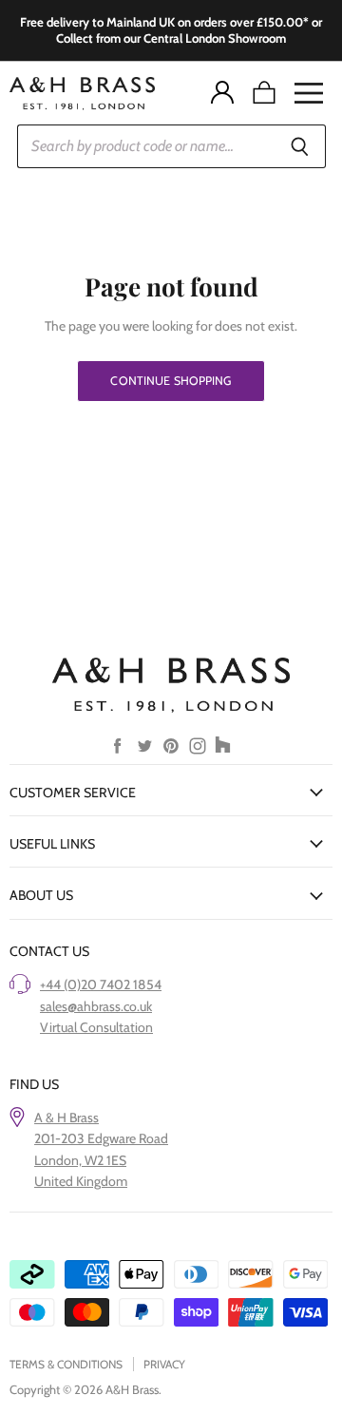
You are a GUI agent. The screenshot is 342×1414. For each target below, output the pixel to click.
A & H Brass (66, 1117)
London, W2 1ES (80, 1160)
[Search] (301, 146)
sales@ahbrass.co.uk (96, 1006)
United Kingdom (80, 1181)
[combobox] (146, 146)
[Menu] (308, 93)
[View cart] (264, 93)
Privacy (164, 1364)
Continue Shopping (170, 380)
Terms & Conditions (66, 1364)
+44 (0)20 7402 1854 (101, 984)
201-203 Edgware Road (101, 1138)
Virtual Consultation (96, 1027)
